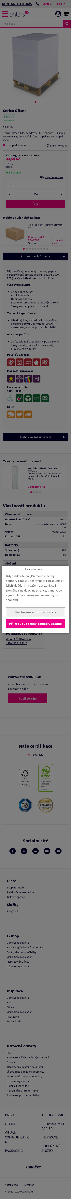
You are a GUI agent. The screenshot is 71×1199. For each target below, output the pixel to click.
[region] (35, 600)
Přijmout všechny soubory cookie (35, 624)
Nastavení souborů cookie (35, 612)
